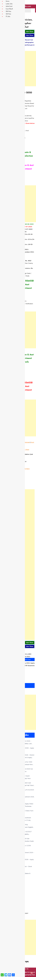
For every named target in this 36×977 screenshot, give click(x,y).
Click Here (25, 450)
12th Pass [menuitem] (8, 14)
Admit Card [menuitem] (9, 6)
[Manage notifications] (31, 973)
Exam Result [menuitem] (9, 9)
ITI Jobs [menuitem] (8, 16)
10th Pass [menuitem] (8, 11)
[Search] (33, 10)
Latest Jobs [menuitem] (9, 4)
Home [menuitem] (7, 1)
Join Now (29, 31)
